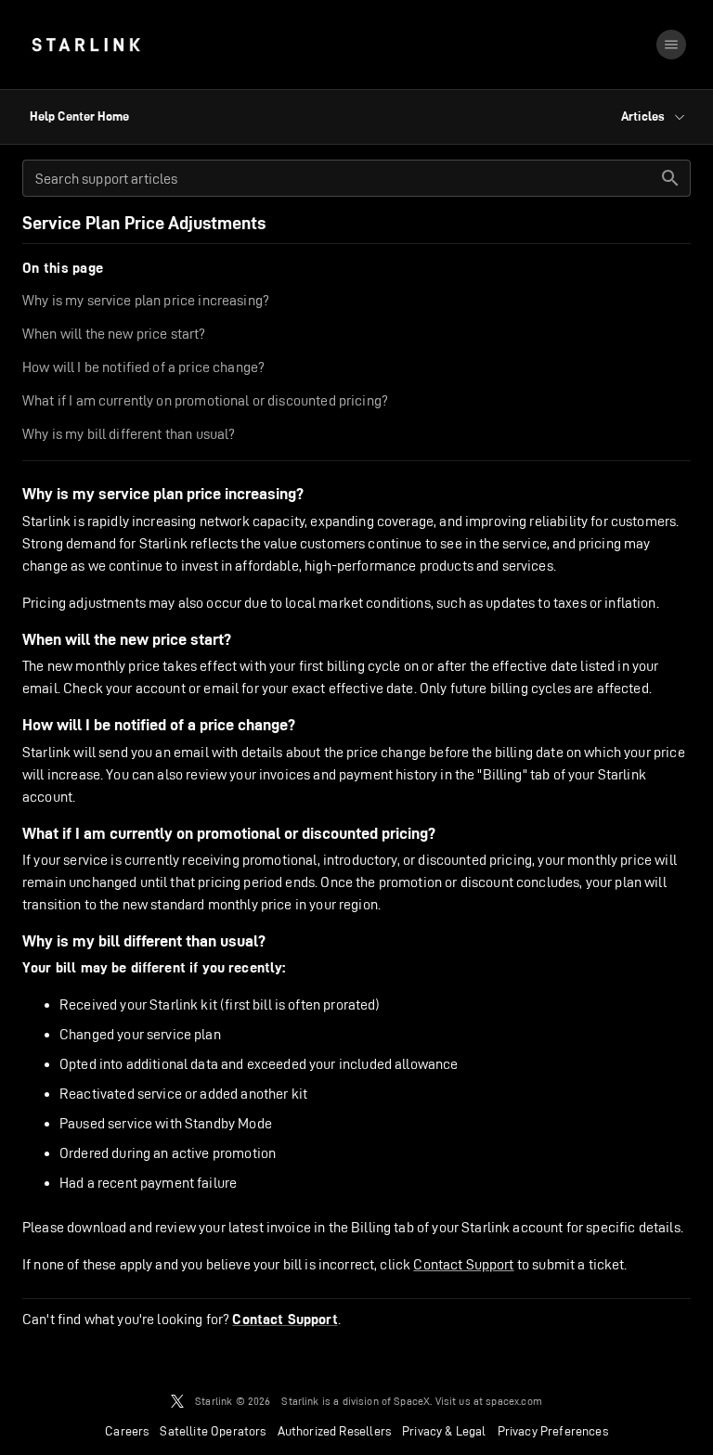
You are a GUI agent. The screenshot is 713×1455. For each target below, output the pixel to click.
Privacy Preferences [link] (553, 1430)
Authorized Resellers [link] (334, 1430)
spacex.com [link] (514, 1401)
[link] (86, 44)
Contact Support (463, 1264)
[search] (670, 178)
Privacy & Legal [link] (444, 1430)
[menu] (671, 44)
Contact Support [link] (284, 1319)
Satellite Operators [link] (213, 1430)
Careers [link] (127, 1430)
